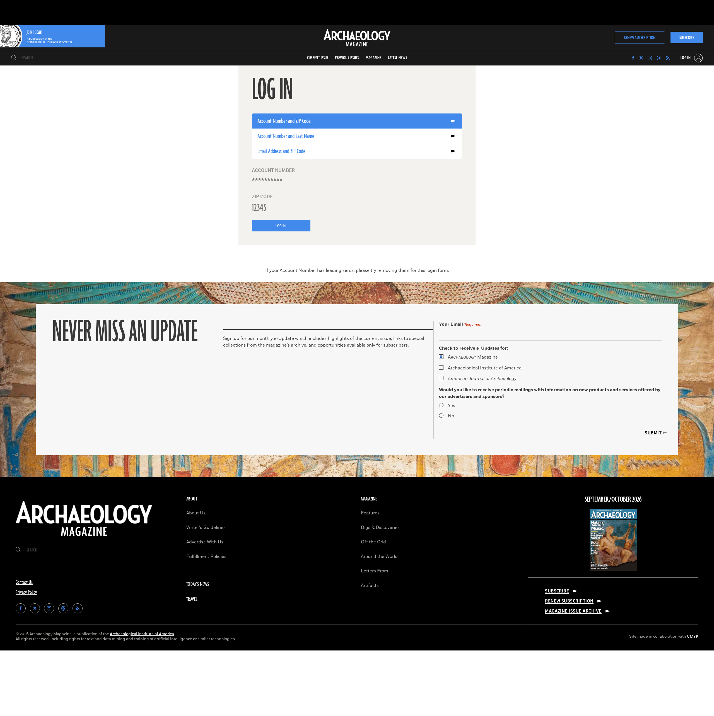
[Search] (13, 58)
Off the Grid (373, 542)
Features (370, 513)
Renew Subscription (639, 38)
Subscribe (686, 38)
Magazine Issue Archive (573, 611)
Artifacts (370, 585)
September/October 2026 (613, 499)
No (451, 416)
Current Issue (318, 58)
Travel (191, 599)
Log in (281, 226)
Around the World (379, 556)
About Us (196, 513)
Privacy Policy (26, 592)
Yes (451, 406)
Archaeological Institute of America (485, 368)
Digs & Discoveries (380, 527)
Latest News (397, 58)
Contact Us (24, 582)
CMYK (692, 636)
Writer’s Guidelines (206, 527)
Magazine (473, 357)
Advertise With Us (204, 542)
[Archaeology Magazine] (84, 538)
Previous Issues (347, 58)
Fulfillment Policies (206, 556)
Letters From (374, 571)
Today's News (197, 584)
